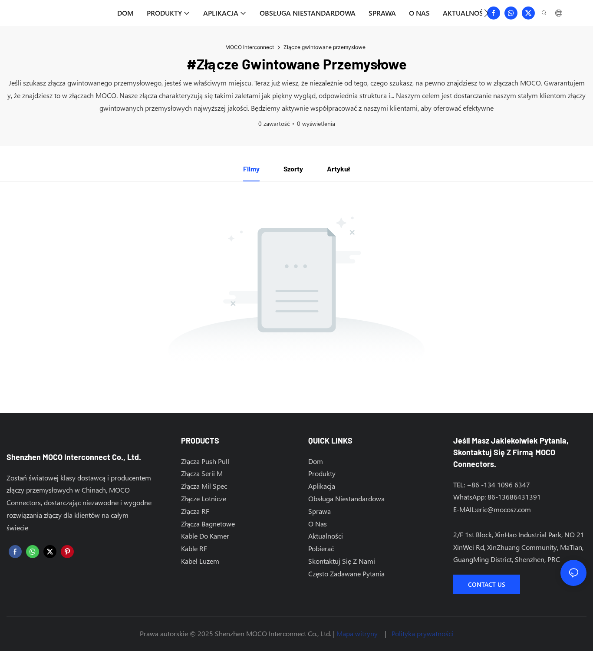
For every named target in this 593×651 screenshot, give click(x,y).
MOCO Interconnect (249, 47)
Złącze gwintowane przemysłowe (324, 47)
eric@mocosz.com (503, 509)
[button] (486, 13)
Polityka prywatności (422, 633)
